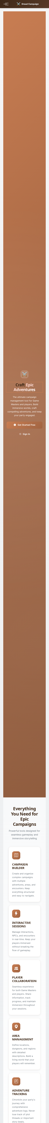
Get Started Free (26, 424)
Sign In (26, 434)
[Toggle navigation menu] (5, 4)
